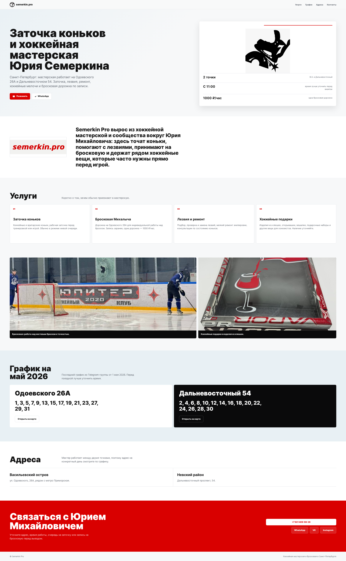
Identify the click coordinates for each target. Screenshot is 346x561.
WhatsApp (42, 96)
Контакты (331, 5)
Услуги (298, 5)
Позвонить (19, 96)
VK (314, 530)
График (308, 5)
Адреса (319, 5)
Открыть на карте (27, 419)
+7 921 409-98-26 (301, 522)
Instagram (328, 530)
